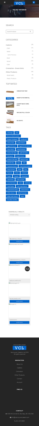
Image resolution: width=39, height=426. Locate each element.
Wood (8, 61)
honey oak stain (12, 153)
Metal (8, 51)
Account (19, 382)
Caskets (9, 45)
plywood (9, 173)
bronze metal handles (13, 136)
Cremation (19, 371)
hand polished (21, 149)
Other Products (11, 72)
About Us (19, 364)
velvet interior (25, 189)
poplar (9, 176)
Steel (8, 58)
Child (8, 64)
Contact (19, 379)
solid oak (27, 183)
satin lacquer (20, 179)
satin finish (10, 179)
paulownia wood (12, 166)
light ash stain (24, 153)
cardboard (24, 139)
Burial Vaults (10, 75)
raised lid (24, 176)
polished (24, 173)
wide (22, 196)
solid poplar (10, 186)
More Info (19, 241)
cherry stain (10, 142)
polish (17, 173)
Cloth (8, 48)
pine (25, 169)
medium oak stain (12, 159)
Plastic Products (11, 78)
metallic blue (10, 163)
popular (16, 176)
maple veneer (20, 156)
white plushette (22, 193)
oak (18, 163)
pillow (19, 169)
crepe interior (21, 142)
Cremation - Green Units (15, 68)
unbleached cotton (12, 189)
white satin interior (12, 196)
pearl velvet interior (25, 166)
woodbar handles (12, 199)
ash (17, 132)
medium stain (24, 159)
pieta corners (11, 169)
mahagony (10, 156)
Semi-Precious (12, 55)
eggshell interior (11, 146)
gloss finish (10, 149)
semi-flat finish (11, 183)
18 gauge (10, 132)
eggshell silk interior (24, 146)
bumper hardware (12, 139)
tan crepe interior (22, 186)
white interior (11, 193)
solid (20, 183)
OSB (24, 163)
